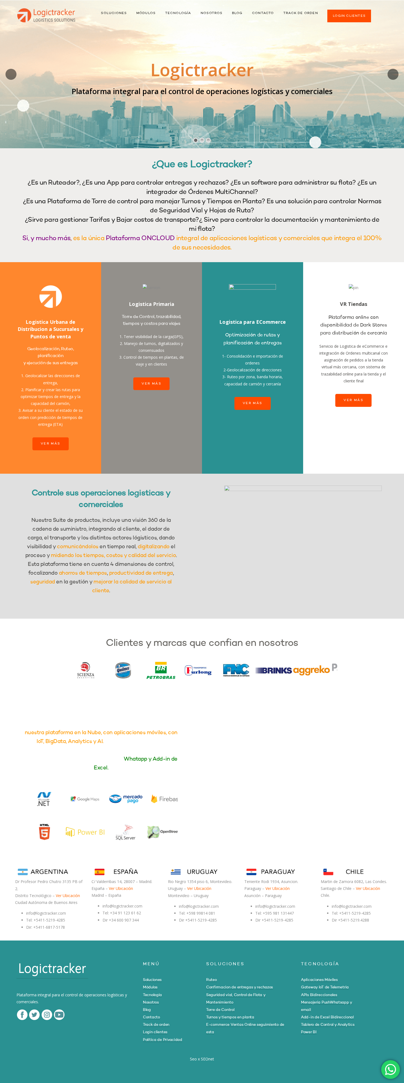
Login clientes (155, 1032)
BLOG (237, 13)
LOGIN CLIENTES (349, 16)
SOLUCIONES (114, 13)
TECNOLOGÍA (178, 13)
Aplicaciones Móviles (319, 980)
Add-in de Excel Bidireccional (327, 1017)
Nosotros (151, 1002)
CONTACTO (263, 13)
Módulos (150, 987)
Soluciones (152, 980)
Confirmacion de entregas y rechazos (239, 987)
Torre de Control (220, 1010)
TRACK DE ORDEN (300, 13)
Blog (147, 1010)
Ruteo (211, 980)
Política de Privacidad (162, 1040)
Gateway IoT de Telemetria (325, 987)
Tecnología (152, 995)
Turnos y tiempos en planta (230, 1017)
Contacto (151, 1017)
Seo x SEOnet (202, 1059)
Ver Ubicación (68, 895)
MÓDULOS (146, 13)
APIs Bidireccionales (319, 995)
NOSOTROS (212, 13)
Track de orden (156, 1025)
